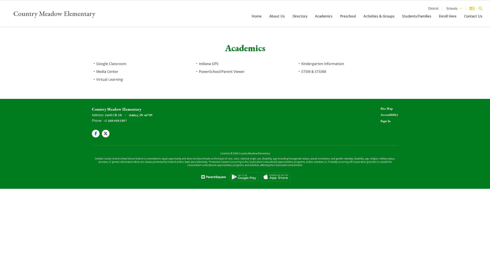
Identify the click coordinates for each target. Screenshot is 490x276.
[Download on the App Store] (275, 176)
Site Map (387, 109)
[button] (454, 8)
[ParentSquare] (213, 177)
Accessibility (389, 115)
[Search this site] (480, 8)
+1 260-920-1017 (115, 121)
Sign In (385, 121)
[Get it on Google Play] (244, 176)
